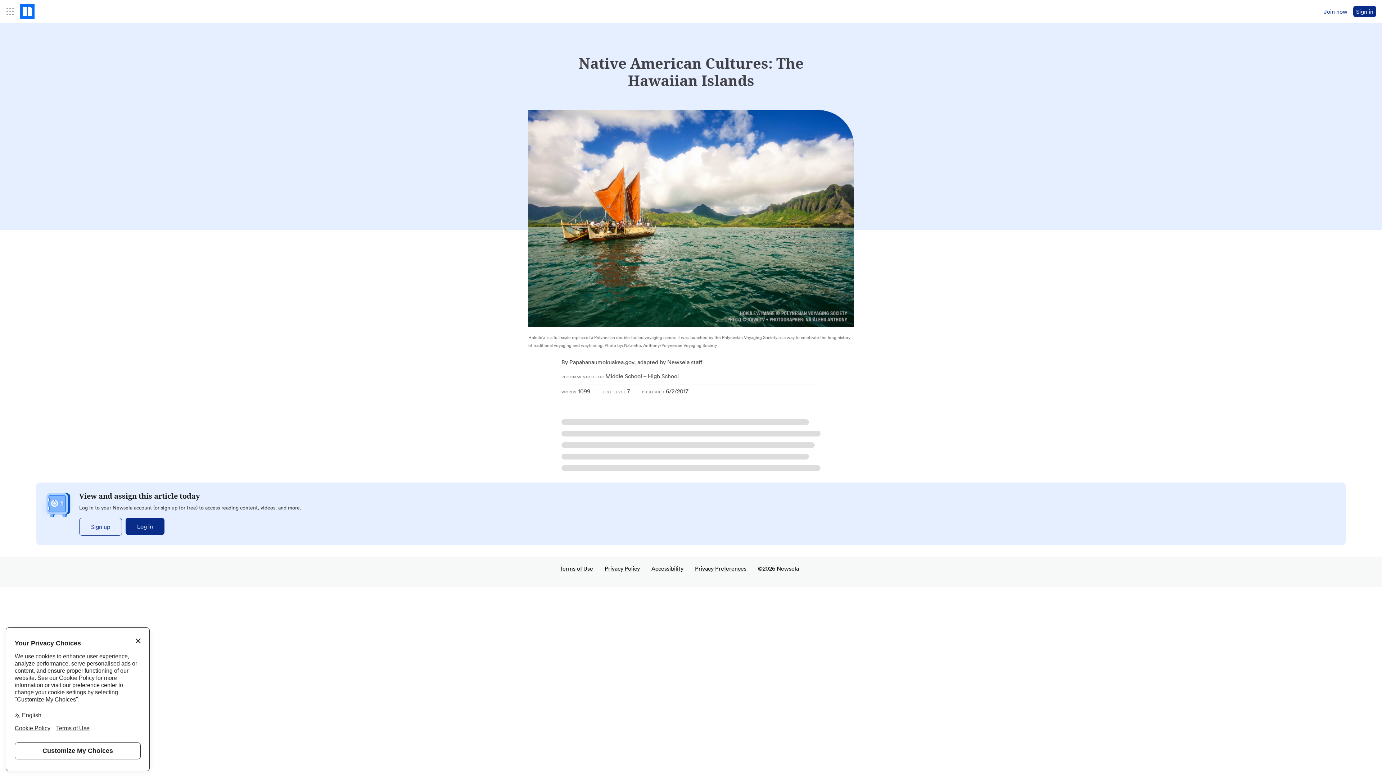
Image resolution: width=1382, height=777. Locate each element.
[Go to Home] (27, 11)
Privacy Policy (622, 568)
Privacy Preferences (720, 568)
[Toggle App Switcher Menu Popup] (10, 11)
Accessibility (667, 568)
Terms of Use (576, 568)
